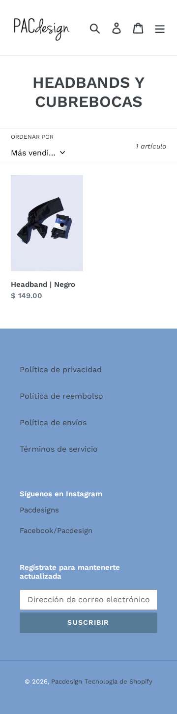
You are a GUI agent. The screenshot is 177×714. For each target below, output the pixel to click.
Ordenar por (32, 136)
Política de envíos (53, 422)
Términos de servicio (59, 449)
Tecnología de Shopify (118, 681)
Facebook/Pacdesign (56, 530)
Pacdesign (66, 681)
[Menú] (160, 28)
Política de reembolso (61, 396)
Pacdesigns (39, 510)
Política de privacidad (61, 369)
